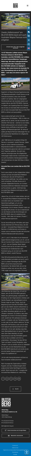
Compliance (15, 452)
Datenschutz (15, 447)
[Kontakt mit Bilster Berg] (29, 32)
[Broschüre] (29, 44)
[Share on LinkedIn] (7, 378)
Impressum (15, 445)
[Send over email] (15, 378)
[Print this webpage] (19, 378)
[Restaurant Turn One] (29, 40)
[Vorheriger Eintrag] (4, 282)
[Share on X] (11, 378)
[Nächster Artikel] (26, 282)
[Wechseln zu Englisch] (29, 48)
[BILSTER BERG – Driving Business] (15, 5)
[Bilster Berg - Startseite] (6, 402)
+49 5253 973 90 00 (8, 421)
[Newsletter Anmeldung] (29, 36)
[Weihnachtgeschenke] (29, 28)
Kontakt (15, 454)
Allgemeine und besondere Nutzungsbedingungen (15, 450)
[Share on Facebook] (3, 378)
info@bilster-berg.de (8, 426)
